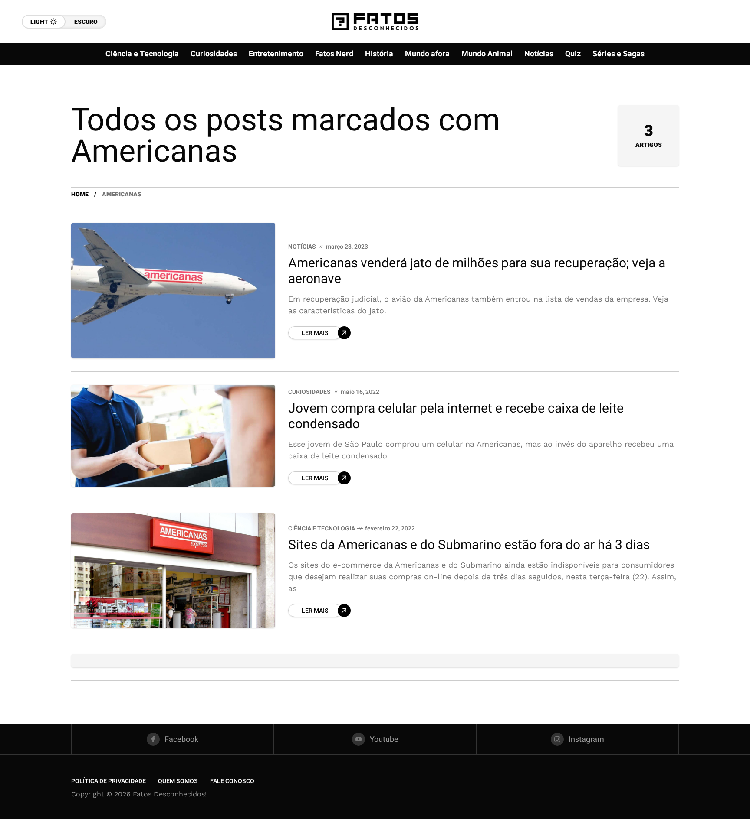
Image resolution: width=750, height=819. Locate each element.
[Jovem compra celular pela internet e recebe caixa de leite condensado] (173, 436)
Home (80, 194)
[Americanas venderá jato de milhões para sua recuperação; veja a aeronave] (173, 290)
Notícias (302, 246)
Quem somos (178, 781)
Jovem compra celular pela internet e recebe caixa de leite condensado (456, 416)
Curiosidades (309, 391)
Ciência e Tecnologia (321, 528)
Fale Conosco (232, 781)
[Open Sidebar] (715, 100)
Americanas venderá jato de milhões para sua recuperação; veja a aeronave (476, 271)
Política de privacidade (108, 781)
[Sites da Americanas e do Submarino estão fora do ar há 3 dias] (173, 570)
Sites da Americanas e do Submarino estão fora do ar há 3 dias (469, 545)
